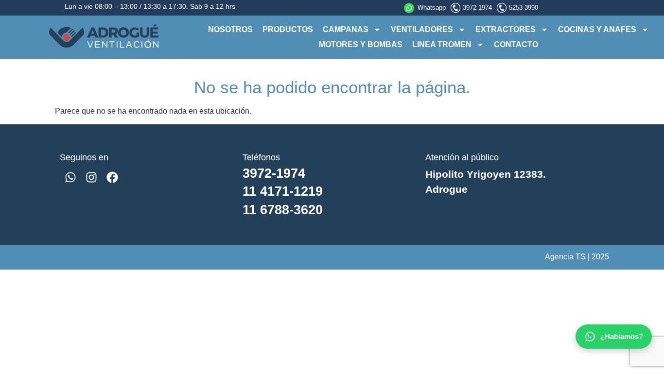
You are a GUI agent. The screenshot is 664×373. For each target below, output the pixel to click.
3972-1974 (477, 7)
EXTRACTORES (505, 29)
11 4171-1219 (283, 191)
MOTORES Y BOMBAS (360, 44)
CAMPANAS (345, 29)
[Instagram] (91, 177)
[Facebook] (112, 177)
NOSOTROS (230, 29)
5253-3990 (523, 7)
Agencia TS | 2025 (577, 257)
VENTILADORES (422, 29)
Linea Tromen (442, 44)
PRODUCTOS (287, 29)
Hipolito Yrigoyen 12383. (485, 174)
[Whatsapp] (70, 177)
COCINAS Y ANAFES (597, 29)
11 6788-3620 (283, 209)
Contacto (516, 44)
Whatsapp (432, 7)
